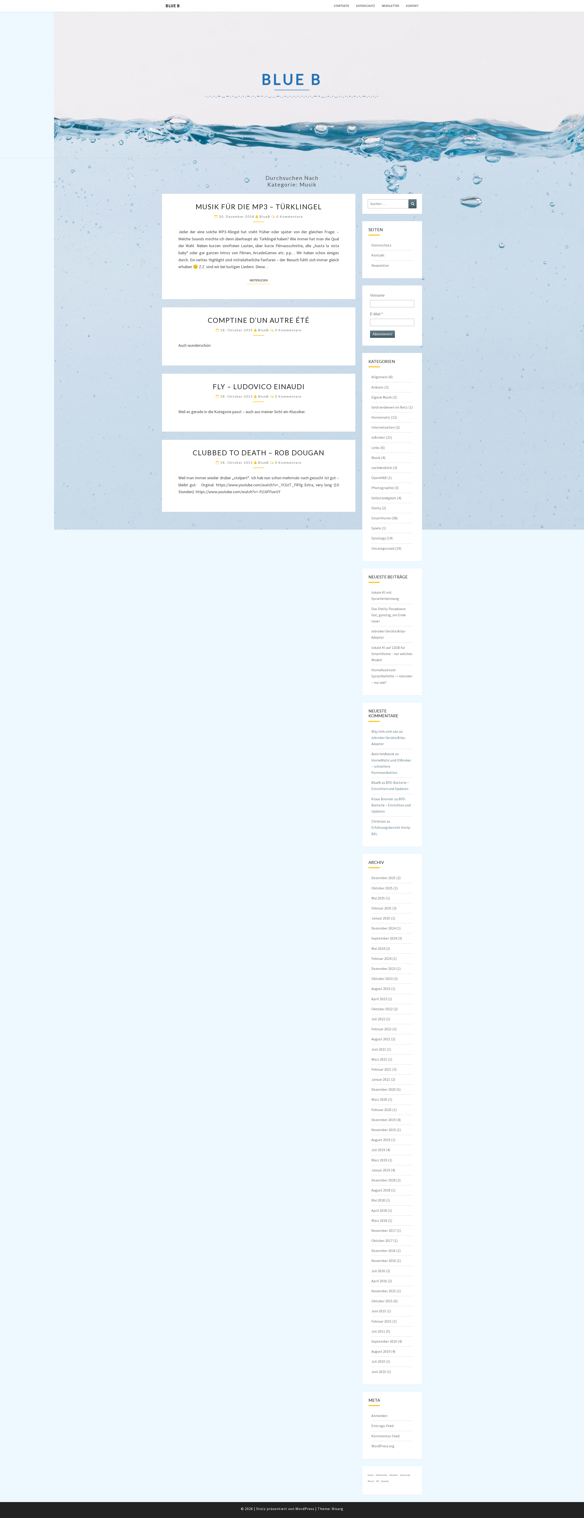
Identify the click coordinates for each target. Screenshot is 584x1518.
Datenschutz (365, 6)
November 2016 (383, 1260)
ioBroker (378, 437)
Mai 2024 (378, 948)
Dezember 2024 (383, 928)
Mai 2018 (378, 1200)
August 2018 (380, 1190)
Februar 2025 (381, 908)
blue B (172, 5)
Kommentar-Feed (385, 1436)
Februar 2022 (381, 1029)
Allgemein (379, 377)
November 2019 (383, 1129)
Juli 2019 (378, 1150)
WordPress (304, 1508)
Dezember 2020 (383, 1089)
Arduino (377, 387)
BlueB (265, 216)
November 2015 (383, 1291)
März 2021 (379, 1059)
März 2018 (379, 1220)
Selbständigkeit (383, 498)
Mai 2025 (378, 898)
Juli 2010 (378, 1361)
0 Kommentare (289, 216)
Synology (378, 538)
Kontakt (412, 6)
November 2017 (383, 1230)
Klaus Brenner (382, 799)
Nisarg (337, 1508)
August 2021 (380, 1039)
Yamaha (385, 1481)
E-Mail (376, 314)
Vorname (377, 295)
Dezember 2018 (383, 1180)
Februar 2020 (381, 1109)
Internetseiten (383, 427)
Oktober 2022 (382, 1009)
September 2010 (384, 1341)
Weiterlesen (260, 280)
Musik (375, 457)
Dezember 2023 (383, 968)
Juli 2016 (378, 1271)
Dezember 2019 (383, 1119)
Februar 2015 (381, 1321)
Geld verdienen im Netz (389, 407)
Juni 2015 (378, 1311)
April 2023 (379, 999)
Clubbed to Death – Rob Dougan (258, 452)
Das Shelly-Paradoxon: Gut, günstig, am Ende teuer (388, 614)
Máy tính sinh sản (384, 731)
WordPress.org (382, 1446)
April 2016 (379, 1281)
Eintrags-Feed (382, 1425)
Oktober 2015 (382, 1301)
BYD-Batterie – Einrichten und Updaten (391, 805)
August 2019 (380, 1139)
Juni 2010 (378, 1371)
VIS (377, 1481)
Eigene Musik (381, 397)
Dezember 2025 (383, 878)
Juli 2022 (378, 1019)
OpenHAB (379, 477)
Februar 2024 (381, 958)
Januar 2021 (380, 1079)
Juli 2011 (378, 1331)
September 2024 (384, 938)
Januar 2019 (380, 1170)
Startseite (341, 6)
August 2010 (380, 1351)
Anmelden (379, 1415)
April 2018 (379, 1210)
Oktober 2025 (382, 888)
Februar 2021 (381, 1069)
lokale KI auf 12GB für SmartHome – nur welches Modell (391, 653)
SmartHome (381, 518)
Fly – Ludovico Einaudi (259, 386)
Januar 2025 (380, 918)
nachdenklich (381, 467)
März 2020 (379, 1099)
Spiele (376, 528)
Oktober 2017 (382, 1240)
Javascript (405, 1475)
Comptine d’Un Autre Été (259, 320)
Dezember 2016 (383, 1250)
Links (375, 447)
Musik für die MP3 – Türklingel (259, 206)
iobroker (393, 1475)
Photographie (382, 487)
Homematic (380, 417)
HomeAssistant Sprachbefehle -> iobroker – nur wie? (391, 676)
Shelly (376, 508)
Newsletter (390, 6)
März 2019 (379, 1160)
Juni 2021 (378, 1049)
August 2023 (380, 988)
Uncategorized (382, 548)
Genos (371, 1475)
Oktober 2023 (382, 978)
